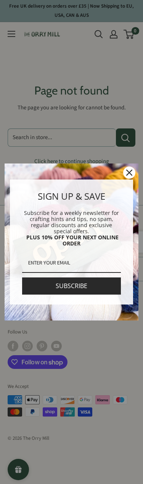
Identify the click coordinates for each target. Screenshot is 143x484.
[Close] (129, 172)
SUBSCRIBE (71, 286)
